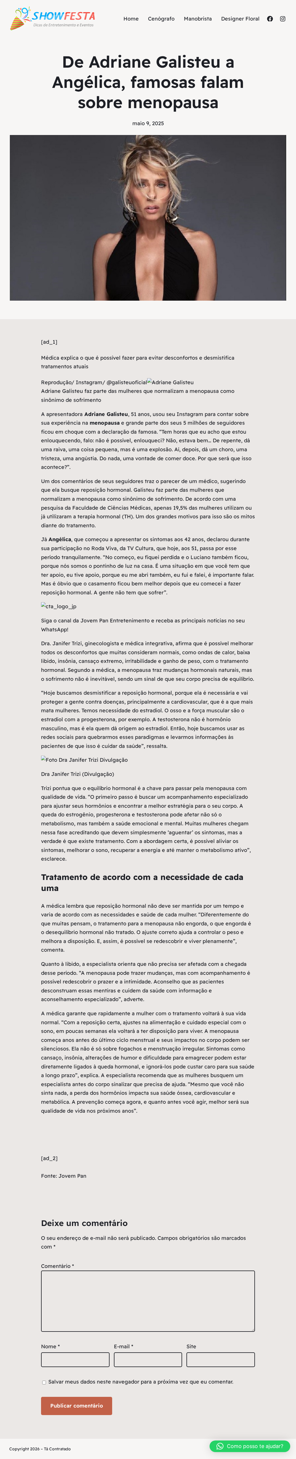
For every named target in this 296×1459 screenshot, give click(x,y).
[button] (250, 1446)
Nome (50, 1346)
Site (191, 1346)
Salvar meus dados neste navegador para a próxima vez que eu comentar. (140, 1381)
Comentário (57, 1266)
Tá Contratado (57, 1448)
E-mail (123, 1346)
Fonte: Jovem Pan (63, 1176)
